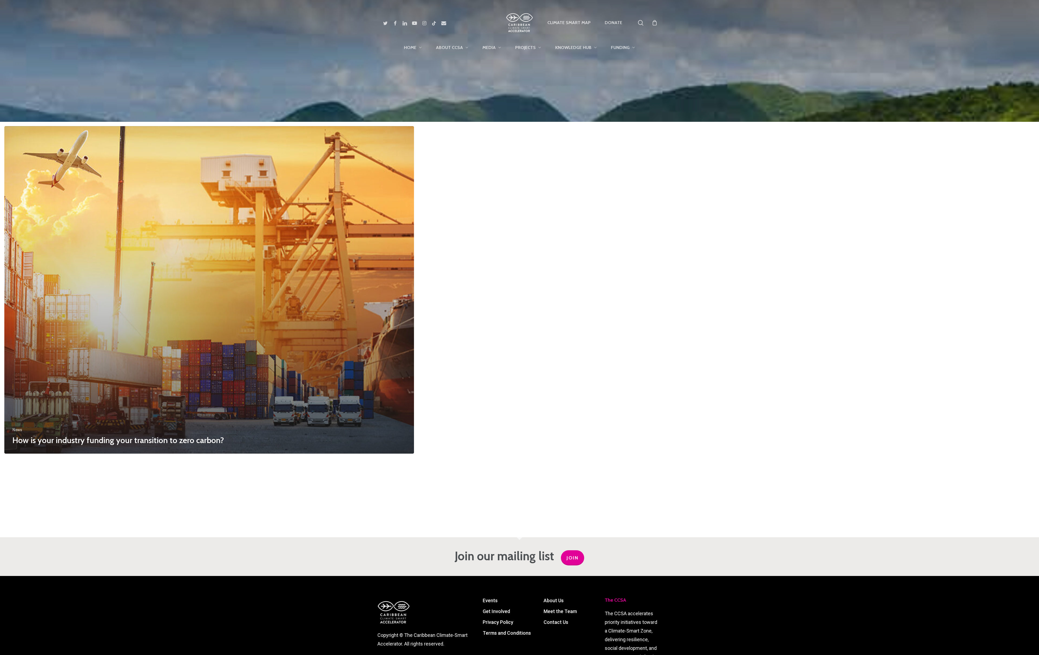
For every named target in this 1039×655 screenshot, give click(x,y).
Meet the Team (560, 611)
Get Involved (496, 611)
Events (490, 600)
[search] (640, 23)
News (17, 430)
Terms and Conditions (507, 633)
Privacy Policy (498, 622)
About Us (554, 600)
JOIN (572, 558)
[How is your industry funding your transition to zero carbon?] (209, 290)
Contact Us (556, 622)
